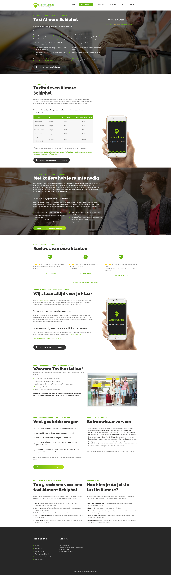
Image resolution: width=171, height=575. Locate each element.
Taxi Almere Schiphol (39, 338)
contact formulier (75, 334)
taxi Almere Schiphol (42, 300)
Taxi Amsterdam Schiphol (43, 557)
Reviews (37, 546)
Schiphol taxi (39, 548)
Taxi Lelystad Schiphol (54, 338)
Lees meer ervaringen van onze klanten (85, 282)
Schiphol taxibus (40, 551)
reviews (123, 24)
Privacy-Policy (39, 559)
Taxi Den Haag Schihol (42, 554)
